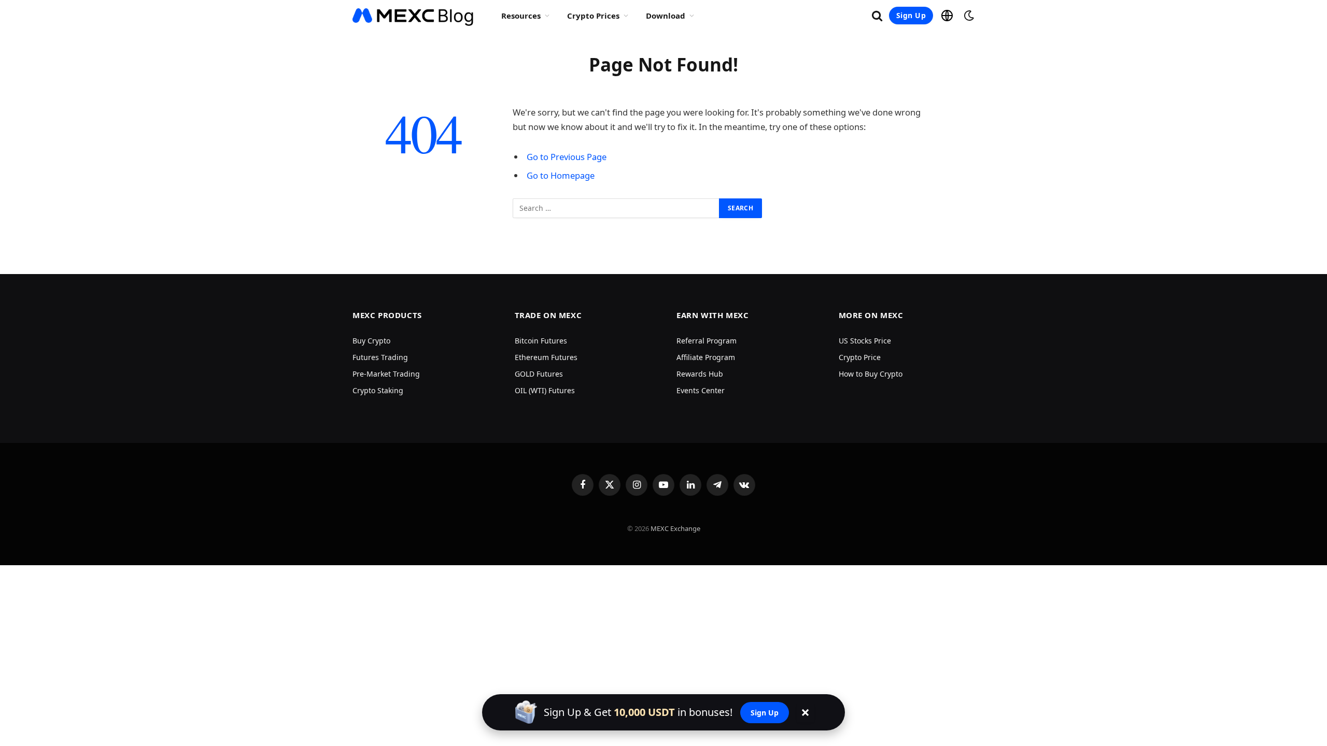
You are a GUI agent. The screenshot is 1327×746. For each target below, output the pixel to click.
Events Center (700, 390)
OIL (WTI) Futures (545, 390)
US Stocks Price (865, 341)
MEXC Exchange (675, 528)
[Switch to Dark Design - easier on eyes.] (968, 15)
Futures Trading (380, 357)
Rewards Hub (699, 374)
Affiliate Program (705, 357)
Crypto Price (860, 357)
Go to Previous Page (566, 157)
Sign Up (911, 15)
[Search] (877, 15)
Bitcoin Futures (541, 341)
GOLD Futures (539, 374)
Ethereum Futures (546, 357)
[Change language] (947, 15)
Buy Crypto (371, 341)
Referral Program (706, 341)
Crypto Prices (593, 15)
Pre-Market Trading (386, 374)
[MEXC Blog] (413, 15)
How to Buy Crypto (870, 374)
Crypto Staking (377, 390)
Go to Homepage (561, 175)
